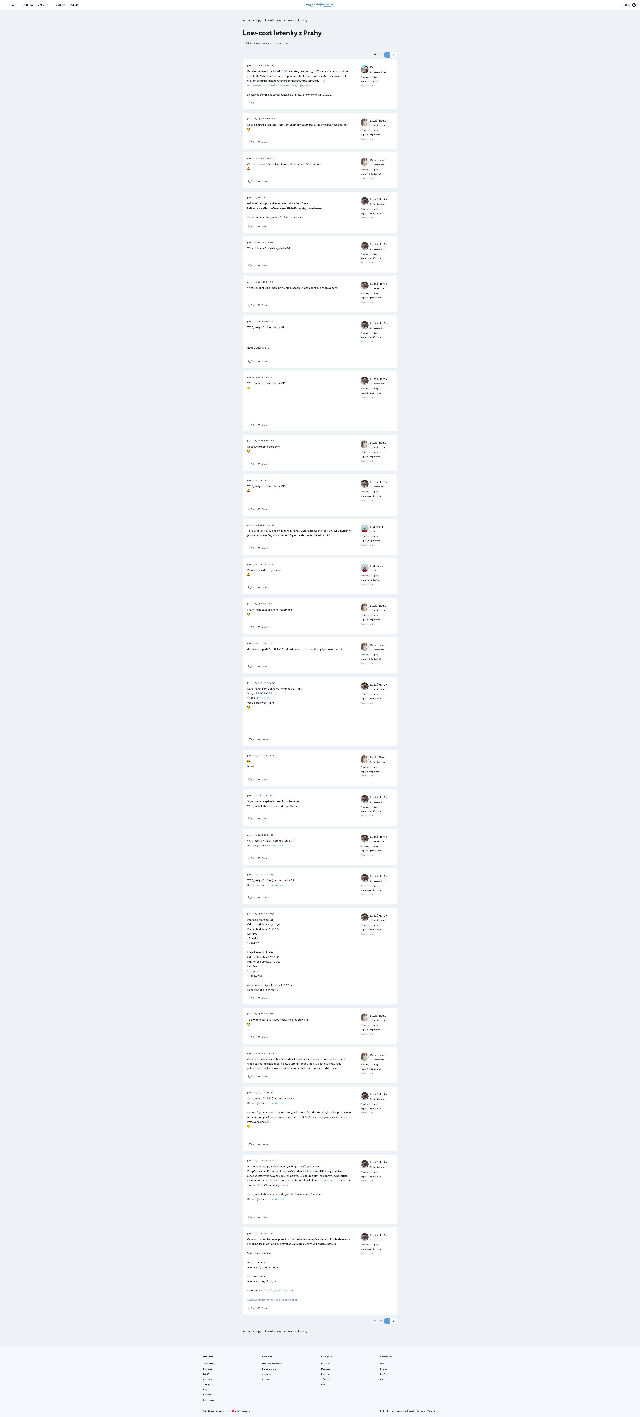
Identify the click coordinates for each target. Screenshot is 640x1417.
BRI (264, 693)
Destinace (207, 1369)
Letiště (206, 1374)
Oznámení (432, 1411)
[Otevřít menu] (7, 5)
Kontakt (383, 1369)
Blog (205, 1389)
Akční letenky (209, 1363)
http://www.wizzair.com (278, 1291)
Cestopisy (266, 1374)
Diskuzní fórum (269, 1369)
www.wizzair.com (274, 846)
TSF (264, 698)
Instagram (326, 1374)
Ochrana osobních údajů (403, 1411)
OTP (269, 693)
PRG (275, 71)
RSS (323, 1384)
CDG (284, 71)
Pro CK (383, 1379)
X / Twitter (325, 1379)
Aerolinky (207, 1379)
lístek (307, 1171)
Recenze (207, 1394)
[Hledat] (14, 5)
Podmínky (384, 1411)
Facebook (325, 1363)
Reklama (421, 1411)
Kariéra (383, 1374)
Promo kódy (208, 1400)
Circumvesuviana (327, 1181)
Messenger (326, 1369)
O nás (382, 1363)
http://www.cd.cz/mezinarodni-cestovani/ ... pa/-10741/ (280, 85)
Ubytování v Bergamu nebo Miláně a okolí (272, 1300)
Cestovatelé (267, 1379)
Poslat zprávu (367, 85)
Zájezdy (206, 1384)
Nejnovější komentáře (272, 1363)
